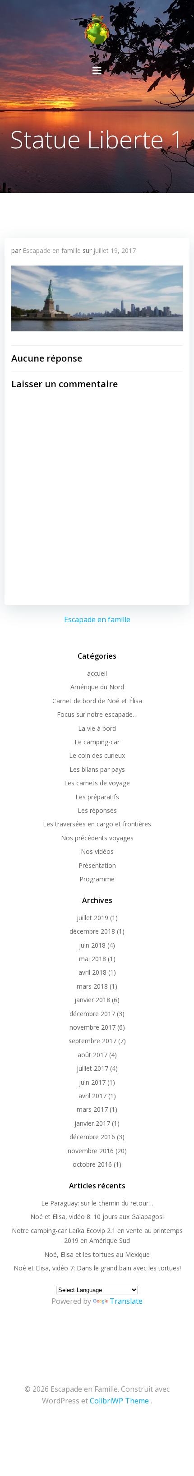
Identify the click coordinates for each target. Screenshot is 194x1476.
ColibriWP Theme (119, 1401)
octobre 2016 (92, 1164)
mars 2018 (92, 986)
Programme (97, 879)
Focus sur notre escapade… (97, 714)
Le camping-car (97, 742)
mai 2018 (92, 958)
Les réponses (97, 810)
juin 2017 (92, 1082)
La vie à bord (97, 728)
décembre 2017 (92, 1013)
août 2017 (92, 1054)
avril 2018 (92, 972)
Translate (126, 1301)
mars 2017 (92, 1109)
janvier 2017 (92, 1123)
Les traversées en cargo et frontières (97, 824)
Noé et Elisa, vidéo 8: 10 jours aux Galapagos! (97, 1216)
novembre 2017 (92, 1027)
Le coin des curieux (97, 755)
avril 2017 (92, 1095)
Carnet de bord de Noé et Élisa (97, 701)
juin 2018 (92, 945)
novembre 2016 (91, 1150)
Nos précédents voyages (97, 838)
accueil (97, 673)
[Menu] (97, 70)
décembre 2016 (92, 1136)
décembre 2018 (92, 931)
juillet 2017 (92, 1068)
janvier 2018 (92, 999)
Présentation (97, 865)
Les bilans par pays (97, 769)
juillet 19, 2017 (114, 250)
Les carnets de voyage (97, 783)
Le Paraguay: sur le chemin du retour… (97, 1203)
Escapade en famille (52, 250)
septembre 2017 (92, 1040)
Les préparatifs (97, 797)
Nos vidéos (97, 851)
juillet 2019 (92, 917)
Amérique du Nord (97, 687)
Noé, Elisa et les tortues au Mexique (97, 1254)
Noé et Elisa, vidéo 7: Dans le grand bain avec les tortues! (97, 1268)
